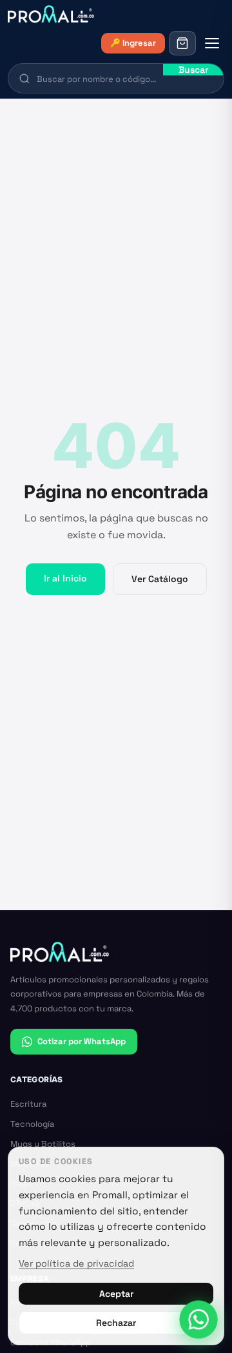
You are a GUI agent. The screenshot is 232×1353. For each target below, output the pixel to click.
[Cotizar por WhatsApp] (199, 1320)
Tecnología (32, 1123)
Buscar (193, 69)
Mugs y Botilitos (42, 1143)
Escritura (28, 1103)
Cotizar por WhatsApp (81, 1041)
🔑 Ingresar (133, 42)
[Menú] (212, 43)
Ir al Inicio (65, 578)
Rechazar (116, 1323)
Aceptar (116, 1293)
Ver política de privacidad (76, 1263)
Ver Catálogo (159, 579)
